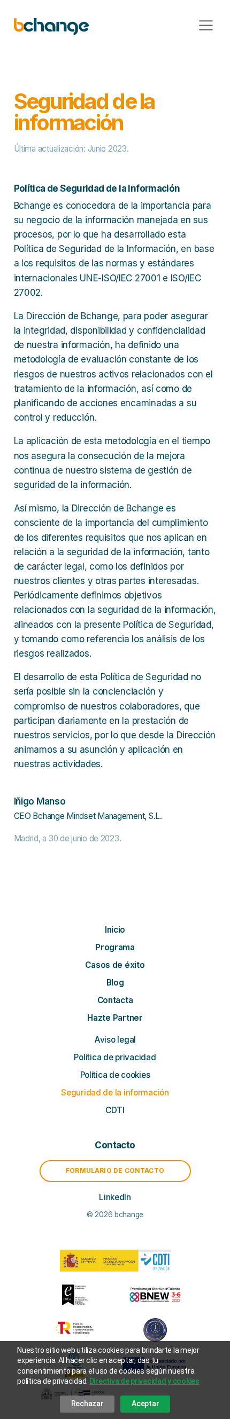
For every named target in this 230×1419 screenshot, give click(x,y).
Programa (115, 947)
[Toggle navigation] (206, 25)
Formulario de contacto (115, 1170)
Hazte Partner (114, 1018)
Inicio (115, 930)
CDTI (115, 1110)
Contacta (115, 1000)
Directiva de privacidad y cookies (144, 1381)
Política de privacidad (115, 1057)
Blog (115, 982)
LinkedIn (115, 1197)
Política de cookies (115, 1075)
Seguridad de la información (115, 1092)
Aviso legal (115, 1040)
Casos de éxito (114, 965)
